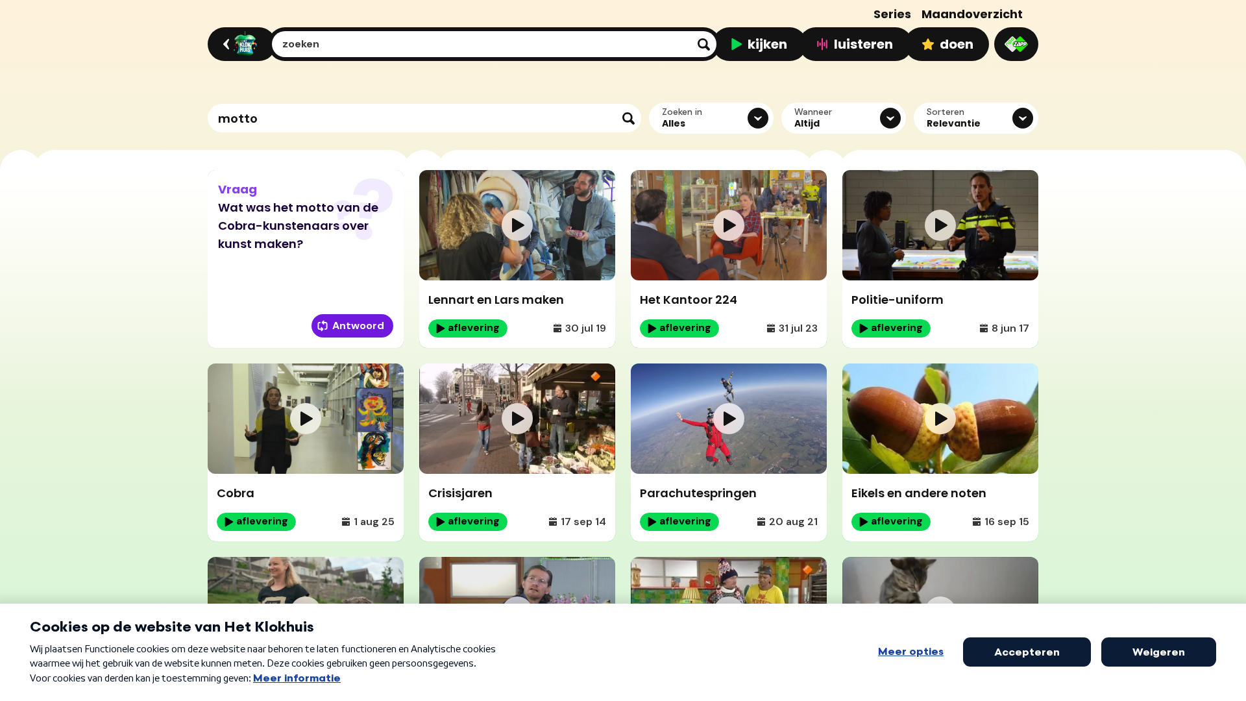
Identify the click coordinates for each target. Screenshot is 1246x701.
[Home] (240, 44)
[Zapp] (1016, 44)
